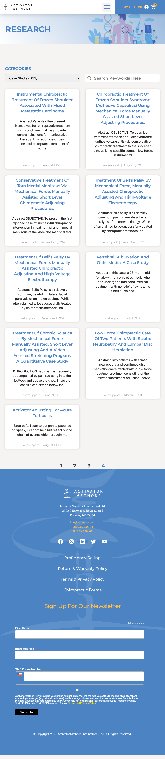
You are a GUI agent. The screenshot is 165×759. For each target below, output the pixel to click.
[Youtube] (104, 541)
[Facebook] (61, 541)
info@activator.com (82, 522)
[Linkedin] (82, 541)
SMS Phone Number (29, 669)
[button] (106, 7)
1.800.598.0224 (82, 526)
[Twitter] (94, 541)
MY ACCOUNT (132, 7)
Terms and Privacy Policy (82, 703)
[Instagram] (71, 541)
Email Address (25, 648)
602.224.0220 (82, 531)
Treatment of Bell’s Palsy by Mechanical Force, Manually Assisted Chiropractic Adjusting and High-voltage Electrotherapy (123, 191)
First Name (22, 628)
